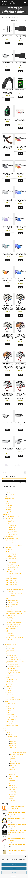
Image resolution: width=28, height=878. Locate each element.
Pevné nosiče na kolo (11, 621)
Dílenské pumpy (9, 633)
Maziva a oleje (8, 692)
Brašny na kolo (12, 791)
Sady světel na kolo (10, 663)
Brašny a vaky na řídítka (11, 582)
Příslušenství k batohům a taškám (14, 545)
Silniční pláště (12, 529)
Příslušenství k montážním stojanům (14, 699)
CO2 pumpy (8, 632)
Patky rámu (8, 512)
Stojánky (8, 646)
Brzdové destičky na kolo (17, 749)
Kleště (7, 707)
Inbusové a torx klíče (11, 703)
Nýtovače (8, 718)
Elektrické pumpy (10, 635)
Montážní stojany (8, 696)
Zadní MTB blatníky (12, 556)
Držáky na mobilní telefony (12, 626)
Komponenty (6, 514)
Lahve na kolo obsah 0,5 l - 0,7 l (15, 608)
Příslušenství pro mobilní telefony (12, 624)
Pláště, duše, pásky (9, 518)
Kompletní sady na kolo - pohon (12, 516)
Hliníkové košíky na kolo (13, 600)
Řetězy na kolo (13, 743)
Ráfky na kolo (12, 767)
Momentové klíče (10, 708)
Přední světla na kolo (11, 655)
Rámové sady (8, 511)
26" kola (9, 507)
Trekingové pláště (13, 531)
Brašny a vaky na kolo (10, 569)
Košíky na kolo (9, 599)
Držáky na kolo (12, 794)
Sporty (6, 730)
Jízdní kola (5, 496)
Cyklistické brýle (12, 778)
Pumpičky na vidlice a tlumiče (13, 641)
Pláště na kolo (11, 494)
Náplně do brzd (9, 694)
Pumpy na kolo (8, 630)
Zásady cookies (13, 875)
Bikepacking (9, 571)
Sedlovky (11, 771)
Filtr (14, 480)
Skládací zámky (9, 683)
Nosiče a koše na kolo (10, 615)
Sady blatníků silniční (12, 562)
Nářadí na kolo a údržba (13, 772)
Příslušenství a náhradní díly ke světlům (15, 661)
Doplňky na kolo (12, 793)
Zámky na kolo (8, 674)
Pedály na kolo (13, 741)
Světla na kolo (8, 652)
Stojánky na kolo (11, 648)
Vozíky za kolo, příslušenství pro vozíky (15, 589)
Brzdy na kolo (13, 747)
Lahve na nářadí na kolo (11, 609)
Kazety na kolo (13, 760)
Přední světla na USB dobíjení (14, 659)
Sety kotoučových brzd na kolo (19, 752)
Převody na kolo (12, 758)
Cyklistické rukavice (13, 783)
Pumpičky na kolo (10, 639)
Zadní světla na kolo (10, 668)
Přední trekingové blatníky (13, 566)
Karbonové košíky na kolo (13, 602)
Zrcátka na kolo (12, 800)
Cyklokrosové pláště (13, 525)
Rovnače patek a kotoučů (12, 725)
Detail (7, 43)
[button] (25, 856)
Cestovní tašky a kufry (11, 542)
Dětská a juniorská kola (10, 498)
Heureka (5, 489)
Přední (9, 560)
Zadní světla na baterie (13, 670)
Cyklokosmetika (8, 688)
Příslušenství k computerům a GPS (14, 593)
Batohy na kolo (9, 540)
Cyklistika (8, 492)
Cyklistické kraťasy (13, 782)
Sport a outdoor (6, 729)
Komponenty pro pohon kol (15, 740)
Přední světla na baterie (13, 657)
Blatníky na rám (9, 549)
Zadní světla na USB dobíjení (14, 672)
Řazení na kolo (13, 765)
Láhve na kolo (12, 796)
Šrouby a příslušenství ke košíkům (14, 613)
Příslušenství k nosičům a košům (13, 622)
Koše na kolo (9, 617)
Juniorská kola (9, 505)
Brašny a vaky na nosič (11, 578)
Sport (6, 491)
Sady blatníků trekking (13, 567)
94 (19, 465)
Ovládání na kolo (12, 745)
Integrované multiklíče (11, 705)
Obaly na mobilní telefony (12, 628)
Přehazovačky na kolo (15, 762)
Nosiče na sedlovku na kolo (12, 619)
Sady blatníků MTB (12, 555)
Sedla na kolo (12, 769)
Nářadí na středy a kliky (11, 716)
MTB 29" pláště (11, 533)
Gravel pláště (12, 527)
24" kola (8, 503)
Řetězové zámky (10, 681)
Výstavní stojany (10, 650)
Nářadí (6, 701)
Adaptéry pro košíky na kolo (12, 597)
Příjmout (14, 864)
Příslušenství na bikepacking (14, 573)
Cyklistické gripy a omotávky (16, 754)
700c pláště (10, 523)
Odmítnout (14, 868)
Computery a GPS (9, 591)
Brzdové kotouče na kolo (17, 751)
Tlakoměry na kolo (10, 642)
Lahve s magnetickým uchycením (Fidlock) (16, 611)
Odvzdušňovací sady (11, 719)
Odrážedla (8, 509)
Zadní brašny (10, 577)
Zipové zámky (9, 685)
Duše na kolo (12, 738)
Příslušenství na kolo (8, 536)
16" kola (8, 500)
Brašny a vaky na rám (11, 580)
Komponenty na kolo (12, 736)
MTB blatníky (9, 551)
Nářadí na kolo (12, 774)
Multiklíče (8, 712)
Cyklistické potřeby (7, 2)
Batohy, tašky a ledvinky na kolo (12, 538)
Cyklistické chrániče (13, 780)
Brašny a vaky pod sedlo (11, 584)
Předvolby (14, 872)
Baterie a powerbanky (11, 653)
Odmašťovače (9, 690)
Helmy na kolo (12, 785)
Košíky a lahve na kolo (10, 595)
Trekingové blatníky (10, 564)
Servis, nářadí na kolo (8, 686)
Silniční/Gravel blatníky (11, 558)
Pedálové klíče (9, 723)
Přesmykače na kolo (15, 763)
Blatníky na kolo (8, 547)
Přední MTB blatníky (12, 553)
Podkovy (8, 677)
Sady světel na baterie (13, 664)
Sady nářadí (9, 727)
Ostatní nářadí (9, 721)
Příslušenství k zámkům (11, 679)
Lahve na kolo (9, 606)
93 (17, 465)
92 (15, 465)
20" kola (8, 501)
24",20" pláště (11, 522)
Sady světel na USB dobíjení (14, 666)
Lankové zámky (9, 675)
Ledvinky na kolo (10, 544)
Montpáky (8, 710)
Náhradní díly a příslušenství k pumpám (15, 637)
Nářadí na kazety (10, 714)
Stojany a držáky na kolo (10, 644)
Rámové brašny (11, 575)
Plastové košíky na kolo (13, 604)
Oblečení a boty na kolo (13, 776)
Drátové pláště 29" (13, 534)
